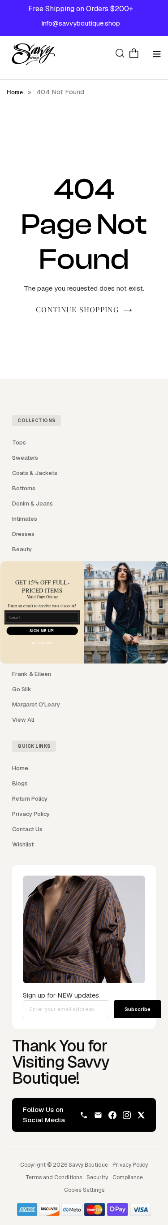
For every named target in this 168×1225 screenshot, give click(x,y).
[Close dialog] (164, 565)
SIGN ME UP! (42, 631)
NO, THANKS (42, 643)
